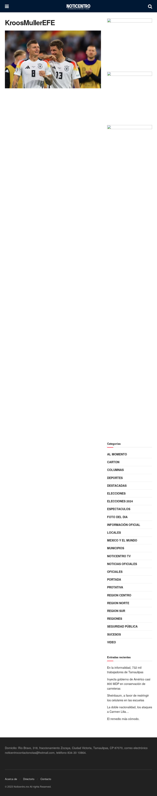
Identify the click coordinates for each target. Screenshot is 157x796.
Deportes (115, 478)
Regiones (114, 618)
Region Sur (116, 611)
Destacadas (117, 485)
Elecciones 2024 (120, 501)
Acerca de (11, 779)
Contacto (45, 779)
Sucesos (114, 634)
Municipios (115, 548)
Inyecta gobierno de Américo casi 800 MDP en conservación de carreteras (128, 683)
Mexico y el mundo (122, 540)
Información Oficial (123, 525)
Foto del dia (117, 517)
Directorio (28, 779)
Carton (113, 462)
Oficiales (114, 572)
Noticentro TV (119, 556)
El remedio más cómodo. (123, 719)
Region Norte (118, 603)
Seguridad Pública (122, 626)
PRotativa (115, 587)
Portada (114, 579)
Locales (114, 532)
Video (111, 642)
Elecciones (116, 493)
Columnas (115, 470)
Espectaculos (118, 509)
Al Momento (117, 454)
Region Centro (119, 595)
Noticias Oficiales (122, 564)
